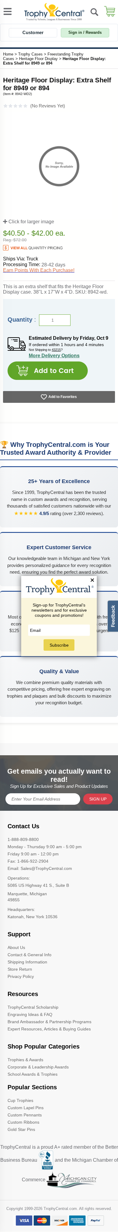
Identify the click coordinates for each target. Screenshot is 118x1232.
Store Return (20, 969)
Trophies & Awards (25, 1059)
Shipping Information (27, 962)
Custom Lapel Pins (26, 1107)
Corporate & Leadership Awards (38, 1067)
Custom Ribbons (23, 1122)
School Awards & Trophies (32, 1074)
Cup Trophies (20, 1100)
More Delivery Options (54, 355)
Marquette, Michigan (27, 893)
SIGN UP (98, 799)
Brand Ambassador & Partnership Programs (49, 1021)
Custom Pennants (25, 1115)
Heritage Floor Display (38, 58)
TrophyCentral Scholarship (33, 1007)
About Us (16, 947)
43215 (56, 350)
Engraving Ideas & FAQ (30, 1014)
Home (8, 54)
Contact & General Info (29, 954)
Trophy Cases (30, 54)
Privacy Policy (21, 976)
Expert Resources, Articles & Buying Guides (49, 1029)
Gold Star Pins (21, 1129)
